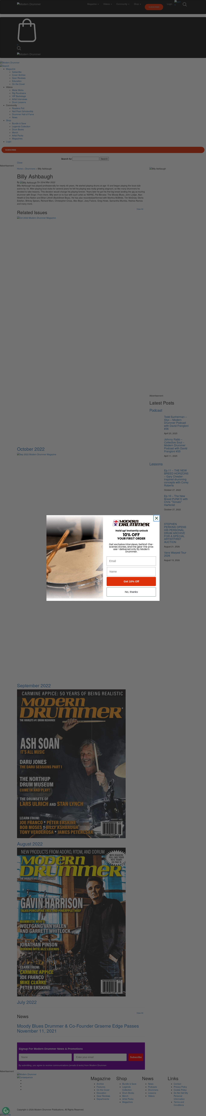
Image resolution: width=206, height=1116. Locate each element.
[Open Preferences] (6, 1110)
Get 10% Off (131, 581)
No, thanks (131, 591)
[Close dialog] (157, 518)
